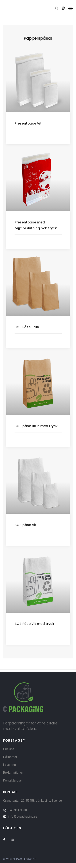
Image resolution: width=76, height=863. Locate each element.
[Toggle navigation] (70, 8)
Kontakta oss (12, 780)
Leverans (9, 765)
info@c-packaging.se (22, 816)
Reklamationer (13, 773)
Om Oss (8, 749)
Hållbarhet (10, 757)
